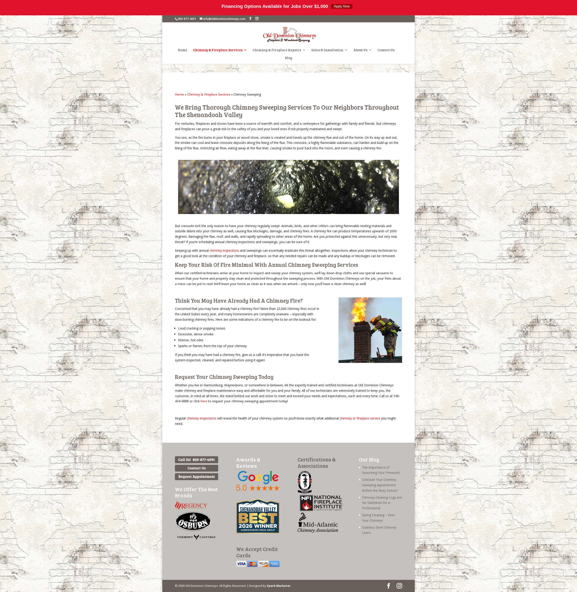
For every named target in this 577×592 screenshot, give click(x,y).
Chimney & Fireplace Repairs (277, 50)
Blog (288, 58)
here (204, 401)
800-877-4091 (187, 19)
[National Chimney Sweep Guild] (305, 492)
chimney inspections (224, 250)
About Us (360, 50)
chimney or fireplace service (360, 418)
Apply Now (342, 6)
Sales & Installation (327, 50)
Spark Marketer (279, 586)
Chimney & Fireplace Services (218, 50)
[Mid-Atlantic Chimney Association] (318, 532)
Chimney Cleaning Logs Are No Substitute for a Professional (382, 502)
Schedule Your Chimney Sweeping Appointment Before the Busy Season (380, 485)
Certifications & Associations (317, 462)
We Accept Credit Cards (257, 552)
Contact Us (386, 50)
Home (182, 50)
